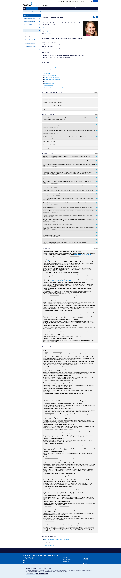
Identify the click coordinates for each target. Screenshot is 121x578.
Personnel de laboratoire (30, 46)
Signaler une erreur (66, 561)
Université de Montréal (27, 4)
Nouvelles (26, 27)
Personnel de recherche (30, 43)
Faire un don (89, 550)
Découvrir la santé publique (29, 21)
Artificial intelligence (48, 69)
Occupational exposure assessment (52, 79)
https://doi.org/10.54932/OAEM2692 (82, 254)
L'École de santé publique (29, 18)
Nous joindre (26, 49)
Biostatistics (47, 71)
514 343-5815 (45, 27)
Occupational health (48, 85)
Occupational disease (49, 83)
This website (84, 3)
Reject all (39, 573)
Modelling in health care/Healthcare (52, 77)
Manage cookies (30, 573)
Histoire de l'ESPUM (28, 24)
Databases (46, 64)
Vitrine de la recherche (49, 545)
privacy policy (32, 575)
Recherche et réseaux (65, 550)
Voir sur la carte (27, 560)
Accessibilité (70, 559)
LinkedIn (46, 31)
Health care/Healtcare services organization (54, 87)
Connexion (77, 1)
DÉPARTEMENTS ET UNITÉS (40, 550)
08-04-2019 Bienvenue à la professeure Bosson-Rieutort (56, 539)
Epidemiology (47, 73)
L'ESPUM (28, 11)
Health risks (47, 81)
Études (49, 550)
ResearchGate (48, 30)
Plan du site (65, 559)
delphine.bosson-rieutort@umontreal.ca (50, 26)
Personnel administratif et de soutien (31, 40)
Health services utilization (50, 75)
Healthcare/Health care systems (51, 67)
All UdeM (89, 3)
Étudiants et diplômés (78, 550)
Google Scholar (48, 33)
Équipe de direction (29, 33)
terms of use (39, 575)
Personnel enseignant (38, 11)
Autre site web (48, 35)
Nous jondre (26, 562)
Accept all (45, 573)
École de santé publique (41, 5)
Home (25, 11)
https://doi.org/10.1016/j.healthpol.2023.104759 (60, 280)
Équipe (32, 11)
